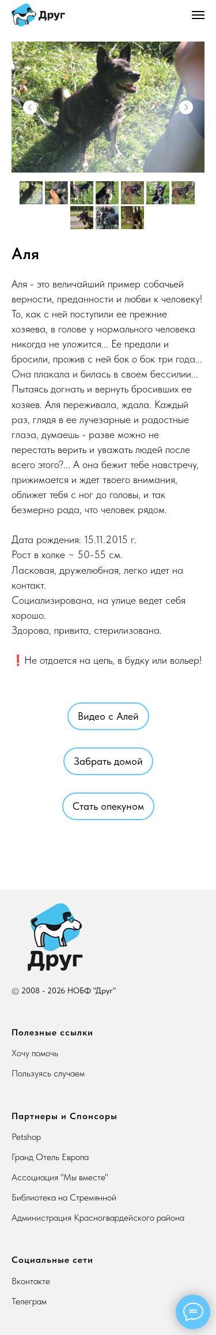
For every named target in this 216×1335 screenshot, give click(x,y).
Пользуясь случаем (48, 1073)
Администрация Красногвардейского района (98, 1217)
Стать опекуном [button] (108, 806)
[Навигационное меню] (198, 15)
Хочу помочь (35, 1053)
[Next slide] (186, 107)
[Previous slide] (30, 107)
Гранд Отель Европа (50, 1156)
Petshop (26, 1136)
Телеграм (29, 1301)
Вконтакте (31, 1281)
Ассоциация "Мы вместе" (60, 1177)
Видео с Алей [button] (108, 716)
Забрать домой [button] (108, 761)
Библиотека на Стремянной (64, 1197)
